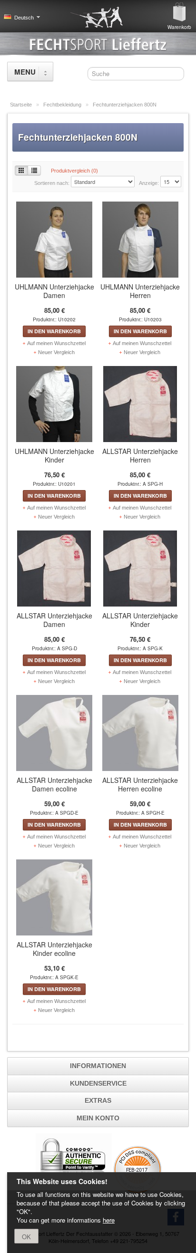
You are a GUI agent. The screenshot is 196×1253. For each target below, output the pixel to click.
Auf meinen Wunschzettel (56, 343)
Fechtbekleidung (63, 104)
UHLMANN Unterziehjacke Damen (54, 290)
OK (26, 1236)
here (109, 1219)
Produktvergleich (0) (74, 170)
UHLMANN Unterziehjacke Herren (140, 290)
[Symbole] (21, 170)
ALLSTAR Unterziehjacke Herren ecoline (140, 784)
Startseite (21, 104)
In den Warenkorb (54, 331)
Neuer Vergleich (56, 352)
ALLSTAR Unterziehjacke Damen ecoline (54, 784)
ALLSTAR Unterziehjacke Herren (140, 455)
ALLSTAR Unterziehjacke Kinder (140, 619)
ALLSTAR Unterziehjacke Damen (54, 619)
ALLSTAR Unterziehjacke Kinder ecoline (54, 948)
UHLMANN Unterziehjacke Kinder (54, 455)
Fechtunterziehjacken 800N (125, 104)
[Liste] (34, 170)
